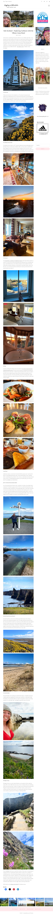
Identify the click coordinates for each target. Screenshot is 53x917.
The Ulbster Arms (20, 46)
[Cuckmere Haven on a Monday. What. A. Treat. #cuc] (40, 902)
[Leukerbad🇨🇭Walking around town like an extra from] (13, 902)
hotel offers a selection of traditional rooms (13, 260)
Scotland (18, 29)
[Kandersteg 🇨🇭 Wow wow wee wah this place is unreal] (4, 902)
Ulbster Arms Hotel (14, 884)
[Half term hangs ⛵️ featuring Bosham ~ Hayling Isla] (49, 902)
